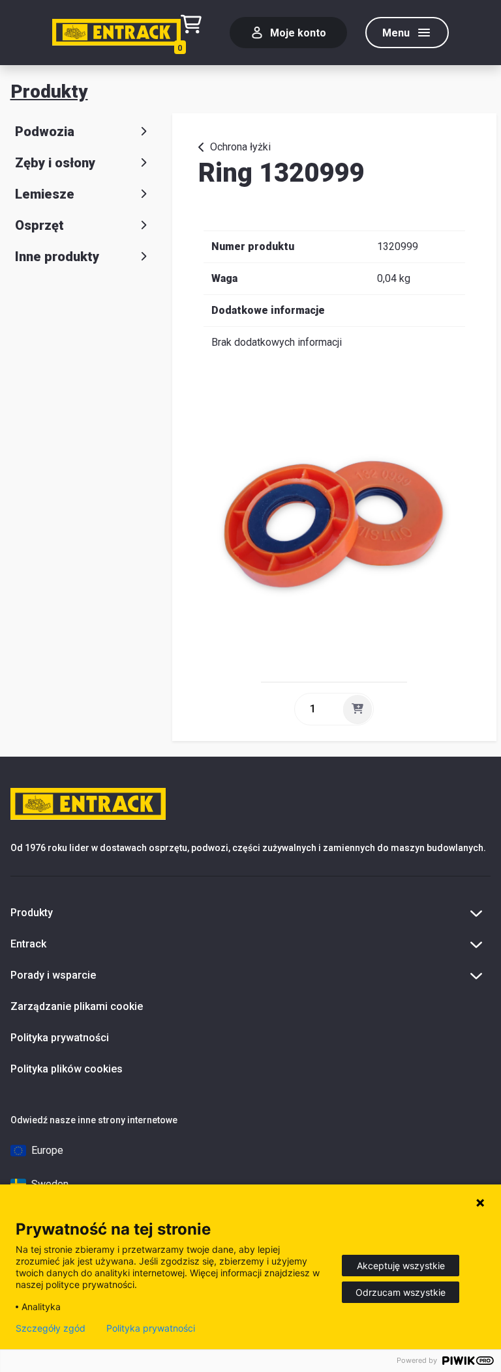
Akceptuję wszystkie (401, 1265)
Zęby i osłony (55, 163)
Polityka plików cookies (66, 1069)
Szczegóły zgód (50, 1328)
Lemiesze (44, 194)
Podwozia (44, 131)
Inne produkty (57, 256)
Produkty (49, 91)
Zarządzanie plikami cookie (76, 1006)
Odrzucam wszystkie (401, 1292)
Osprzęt (39, 225)
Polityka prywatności (59, 1037)
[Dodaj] (357, 709)
